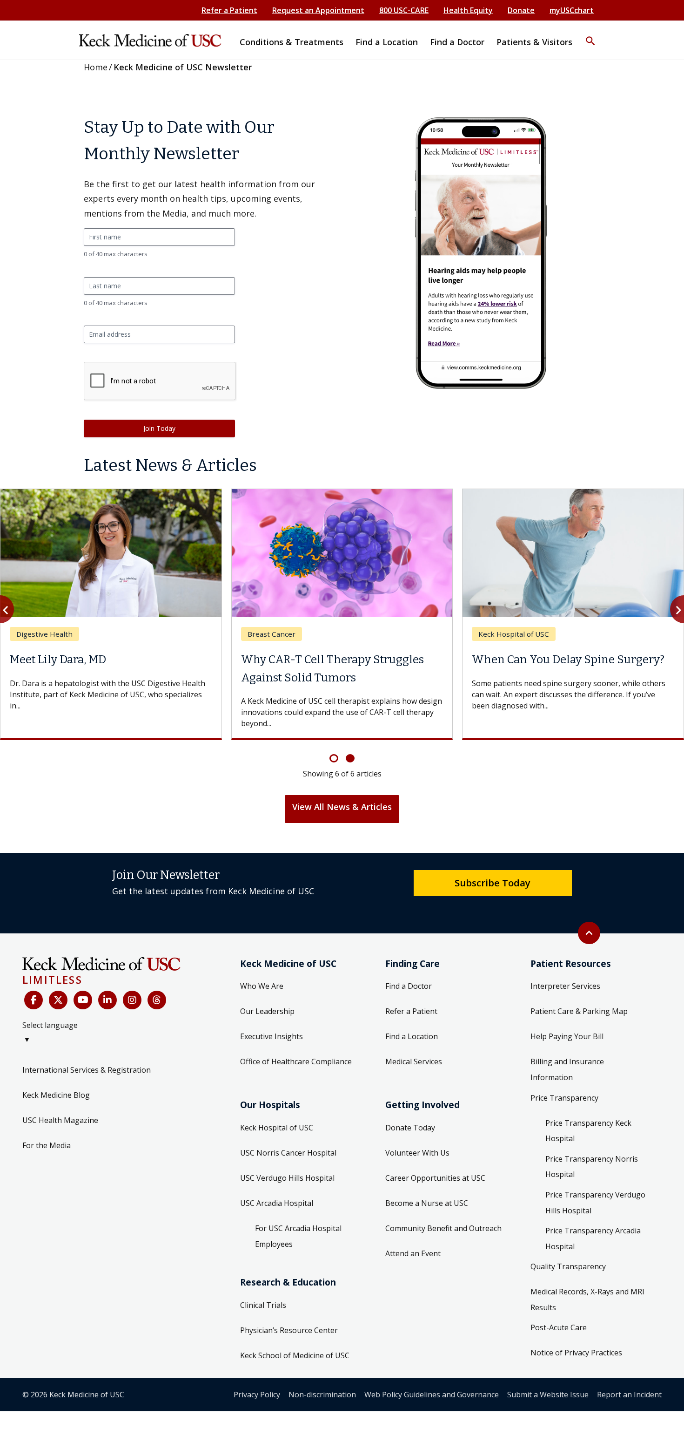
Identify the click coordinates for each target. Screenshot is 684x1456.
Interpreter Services (565, 986)
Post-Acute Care (558, 1327)
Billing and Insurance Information (567, 1069)
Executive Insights (271, 1036)
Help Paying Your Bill (567, 1036)
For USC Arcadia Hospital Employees (298, 1236)
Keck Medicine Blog (56, 1095)
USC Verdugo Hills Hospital (287, 1178)
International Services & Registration (86, 1070)
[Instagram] (132, 1000)
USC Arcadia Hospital (276, 1203)
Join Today (159, 428)
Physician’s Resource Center (289, 1330)
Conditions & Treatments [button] (291, 42)
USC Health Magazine (60, 1120)
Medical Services (413, 1061)
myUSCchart (572, 10)
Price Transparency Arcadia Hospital (593, 1238)
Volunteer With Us (417, 1153)
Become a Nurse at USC (426, 1203)
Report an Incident (629, 1394)
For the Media (46, 1145)
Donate (521, 10)
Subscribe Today (492, 882)
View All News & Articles (342, 806)
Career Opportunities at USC (435, 1178)
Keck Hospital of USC (276, 1128)
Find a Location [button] (386, 42)
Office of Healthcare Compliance (296, 1061)
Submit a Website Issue (548, 1394)
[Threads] (157, 1000)
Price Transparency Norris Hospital (591, 1167)
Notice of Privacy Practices (576, 1352)
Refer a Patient (229, 10)
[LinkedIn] (107, 1000)
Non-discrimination (322, 1394)
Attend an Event (413, 1253)
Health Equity (468, 10)
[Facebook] (33, 1000)
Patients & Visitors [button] (534, 42)
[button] (590, 35)
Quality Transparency (568, 1266)
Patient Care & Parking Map (579, 1011)
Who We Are (261, 986)
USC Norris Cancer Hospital (288, 1153)
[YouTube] (83, 1000)
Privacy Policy (257, 1394)
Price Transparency (564, 1098)
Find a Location (411, 1036)
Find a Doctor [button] (457, 42)
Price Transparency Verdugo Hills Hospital (595, 1203)
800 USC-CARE (404, 10)
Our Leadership (267, 1011)
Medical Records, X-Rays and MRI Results (587, 1299)
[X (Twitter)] (58, 1000)
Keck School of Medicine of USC (294, 1355)
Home (95, 67)
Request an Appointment (318, 10)
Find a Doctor (408, 986)
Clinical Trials (263, 1305)
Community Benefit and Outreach (443, 1228)
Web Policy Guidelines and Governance (431, 1394)
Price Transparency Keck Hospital (588, 1131)
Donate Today (410, 1128)
